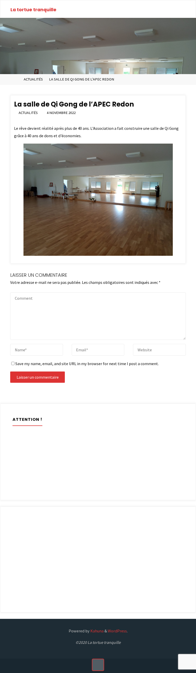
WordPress (117, 630)
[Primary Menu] (186, 9)
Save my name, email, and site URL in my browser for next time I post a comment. (87, 363)
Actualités (33, 79)
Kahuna (97, 630)
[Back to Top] (98, 665)
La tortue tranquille (33, 9)
